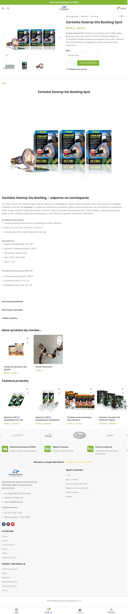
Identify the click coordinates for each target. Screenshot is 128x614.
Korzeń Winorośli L (44, 367)
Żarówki (84, 16)
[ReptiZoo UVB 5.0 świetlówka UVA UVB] (16, 400)
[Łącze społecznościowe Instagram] (8, 524)
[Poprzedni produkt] (118, 16)
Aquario (110, 435)
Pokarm (5, 549)
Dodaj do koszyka (88, 63)
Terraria (5, 540)
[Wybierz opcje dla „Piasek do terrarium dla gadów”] (28, 338)
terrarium (28, 207)
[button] (4, 37)
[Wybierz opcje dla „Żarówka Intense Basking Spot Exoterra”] (91, 389)
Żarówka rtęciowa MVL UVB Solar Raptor (109, 418)
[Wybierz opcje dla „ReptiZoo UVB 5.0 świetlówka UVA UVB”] (28, 389)
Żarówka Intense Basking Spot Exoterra (79, 418)
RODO (4, 573)
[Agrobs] (17, 435)
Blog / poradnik (72, 479)
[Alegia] (48, 435)
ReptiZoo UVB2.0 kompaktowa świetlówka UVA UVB (48, 420)
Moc (68, 50)
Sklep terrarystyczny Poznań (77, 488)
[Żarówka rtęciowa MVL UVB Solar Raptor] (111, 400)
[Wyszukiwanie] (8, 8)
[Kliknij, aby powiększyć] (6, 55)
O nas (68, 475)
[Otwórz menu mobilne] (3, 8)
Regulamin (6, 577)
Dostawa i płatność (9, 586)
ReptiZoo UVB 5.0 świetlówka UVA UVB (13, 418)
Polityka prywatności (10, 569)
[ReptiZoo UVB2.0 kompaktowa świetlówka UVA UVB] (48, 400)
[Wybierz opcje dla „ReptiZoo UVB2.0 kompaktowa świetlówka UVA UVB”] (59, 389)
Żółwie (4, 536)
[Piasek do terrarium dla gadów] (16, 349)
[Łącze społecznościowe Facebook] (4, 524)
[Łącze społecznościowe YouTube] (13, 524)
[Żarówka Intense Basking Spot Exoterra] (79, 400)
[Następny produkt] (124, 16)
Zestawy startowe (9, 557)
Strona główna (72, 16)
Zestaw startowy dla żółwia (76, 484)
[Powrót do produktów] (121, 16)
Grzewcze (94, 16)
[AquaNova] (79, 435)
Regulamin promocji (9, 582)
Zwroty (5, 590)
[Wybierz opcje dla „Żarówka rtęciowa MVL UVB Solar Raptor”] (122, 389)
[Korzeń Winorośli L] (48, 349)
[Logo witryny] (64, 8)
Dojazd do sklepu (72, 492)
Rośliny (4, 553)
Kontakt (69, 496)
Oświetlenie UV (8, 545)
